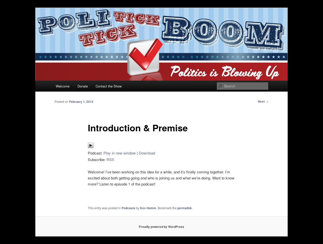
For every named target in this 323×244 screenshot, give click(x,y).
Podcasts (128, 208)
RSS (110, 159)
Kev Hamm (148, 208)
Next (263, 101)
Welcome (62, 86)
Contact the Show (109, 86)
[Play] (91, 146)
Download (147, 153)
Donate (82, 86)
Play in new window (119, 153)
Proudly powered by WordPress (161, 226)
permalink (184, 208)
